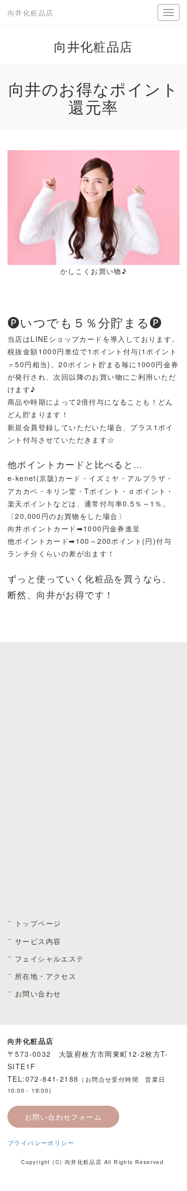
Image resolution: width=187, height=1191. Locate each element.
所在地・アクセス (45, 976)
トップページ (38, 923)
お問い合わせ (38, 993)
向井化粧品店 (30, 12)
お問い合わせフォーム (63, 1117)
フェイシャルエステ (49, 958)
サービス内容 (38, 941)
